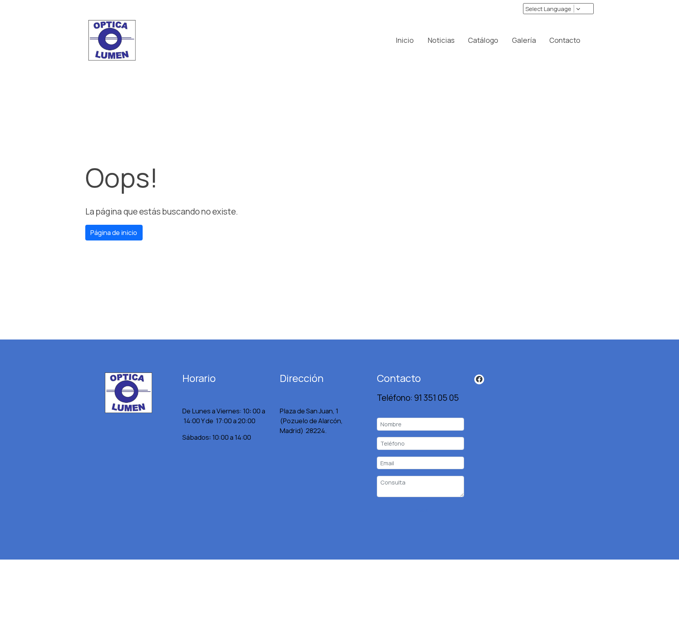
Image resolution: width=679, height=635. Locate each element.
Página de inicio (113, 232)
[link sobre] (129, 393)
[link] (112, 40)
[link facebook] (479, 378)
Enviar (421, 510)
